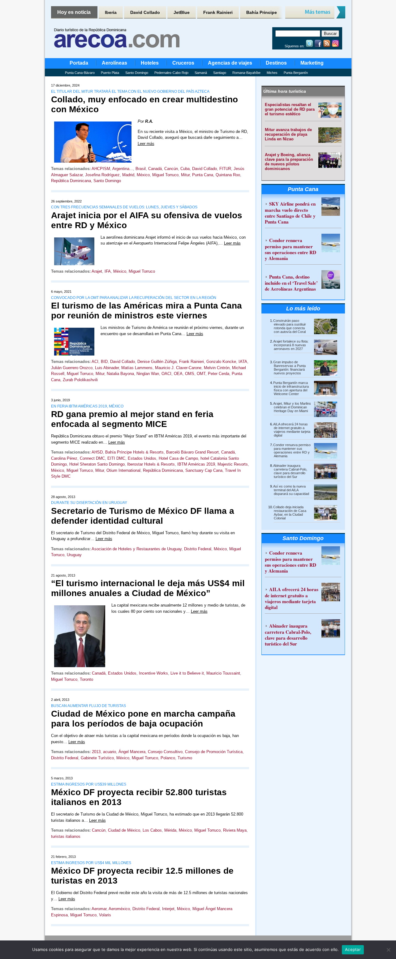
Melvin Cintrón (217, 367)
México (143, 175)
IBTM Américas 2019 (196, 464)
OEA (178, 373)
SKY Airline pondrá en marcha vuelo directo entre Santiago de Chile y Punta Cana (290, 212)
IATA (243, 361)
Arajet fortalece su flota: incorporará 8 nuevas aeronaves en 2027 (290, 345)
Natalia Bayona (120, 373)
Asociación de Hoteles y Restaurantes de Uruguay (137, 549)
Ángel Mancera (131, 751)
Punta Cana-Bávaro (80, 73)
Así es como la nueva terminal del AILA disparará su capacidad (291, 490)
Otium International (123, 470)
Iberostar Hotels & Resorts (151, 464)
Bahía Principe (261, 12)
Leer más (146, 143)
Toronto (86, 679)
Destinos (276, 63)
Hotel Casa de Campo (178, 458)
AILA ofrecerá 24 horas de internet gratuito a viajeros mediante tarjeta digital (291, 429)
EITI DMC (116, 458)
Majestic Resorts (232, 464)
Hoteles (150, 63)
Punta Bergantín (296, 73)
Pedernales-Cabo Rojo (171, 73)
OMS (189, 373)
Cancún (171, 168)
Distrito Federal (197, 549)
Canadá (155, 168)
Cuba (185, 168)
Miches (272, 73)
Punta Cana (202, 175)
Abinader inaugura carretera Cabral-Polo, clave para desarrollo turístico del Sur (290, 471)
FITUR (225, 168)
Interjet (168, 908)
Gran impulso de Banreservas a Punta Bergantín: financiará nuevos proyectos (289, 367)
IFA (108, 271)
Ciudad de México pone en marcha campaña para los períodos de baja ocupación (143, 718)
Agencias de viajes (230, 63)
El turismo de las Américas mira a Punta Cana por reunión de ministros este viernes (146, 310)
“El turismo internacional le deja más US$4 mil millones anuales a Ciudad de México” (148, 588)
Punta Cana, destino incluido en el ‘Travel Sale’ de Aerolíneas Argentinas (291, 282)
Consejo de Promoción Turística (214, 751)
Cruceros (183, 63)
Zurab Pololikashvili (80, 379)
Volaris (105, 915)
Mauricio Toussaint (223, 673)
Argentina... (122, 168)
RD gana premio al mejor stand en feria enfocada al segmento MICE (132, 419)
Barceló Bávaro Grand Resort (192, 452)
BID (104, 361)
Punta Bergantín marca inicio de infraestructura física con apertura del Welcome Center (291, 388)
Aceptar (353, 949)
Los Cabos (152, 830)
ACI (95, 361)
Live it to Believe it (187, 673)
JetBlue (182, 12)
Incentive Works (153, 673)
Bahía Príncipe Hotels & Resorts (134, 452)
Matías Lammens (137, 367)
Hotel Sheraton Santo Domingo (97, 464)
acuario (109, 751)
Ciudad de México (124, 830)
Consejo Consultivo (165, 751)
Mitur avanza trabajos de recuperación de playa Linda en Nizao (288, 134)
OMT (201, 373)
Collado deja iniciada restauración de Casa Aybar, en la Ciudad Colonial (289, 512)
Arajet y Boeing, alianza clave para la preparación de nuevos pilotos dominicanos (289, 161)
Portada (79, 63)
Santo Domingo (136, 73)
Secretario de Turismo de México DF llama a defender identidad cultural (142, 516)
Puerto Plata (110, 73)
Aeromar (99, 908)
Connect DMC (92, 458)
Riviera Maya (235, 830)
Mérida (170, 830)
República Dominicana (71, 180)
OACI (166, 373)
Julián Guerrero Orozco (72, 367)
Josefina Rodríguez (102, 175)
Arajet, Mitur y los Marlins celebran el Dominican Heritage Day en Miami (292, 407)
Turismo (185, 758)
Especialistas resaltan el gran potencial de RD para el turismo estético (290, 109)
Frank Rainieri (218, 12)
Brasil (141, 168)
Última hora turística (284, 91)
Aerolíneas (114, 63)
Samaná (201, 73)
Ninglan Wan (147, 373)
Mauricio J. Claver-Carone (178, 367)
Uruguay (74, 554)
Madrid (128, 175)
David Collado (145, 12)
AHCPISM (101, 168)
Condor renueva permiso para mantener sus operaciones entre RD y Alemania (290, 249)
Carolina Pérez (64, 458)
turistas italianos (65, 836)
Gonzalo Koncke (221, 361)
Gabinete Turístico (97, 758)
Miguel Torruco (165, 175)
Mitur (185, 175)
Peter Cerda (218, 373)
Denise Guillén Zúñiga (157, 361)
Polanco (168, 758)
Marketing (312, 63)
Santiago (219, 73)
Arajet (97, 271)
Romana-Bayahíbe (246, 73)
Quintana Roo (228, 175)
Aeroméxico (119, 908)
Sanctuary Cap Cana (203, 470)
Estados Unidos (142, 458)
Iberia (111, 12)
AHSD (97, 452)
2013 (96, 751)
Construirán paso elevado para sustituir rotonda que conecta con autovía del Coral (289, 326)
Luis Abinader (107, 367)
